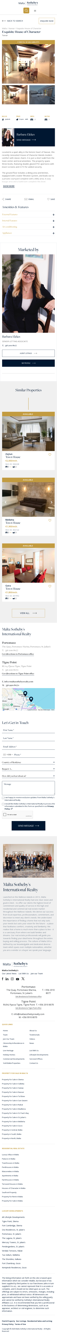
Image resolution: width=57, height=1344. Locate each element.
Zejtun (8, 454)
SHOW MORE (9, 186)
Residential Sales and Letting (39, 1321)
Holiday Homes (9, 1055)
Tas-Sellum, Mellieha (11, 1255)
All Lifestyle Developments (13, 1217)
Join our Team (37, 973)
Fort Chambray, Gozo (11, 1263)
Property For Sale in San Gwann (15, 1100)
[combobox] (7, 754)
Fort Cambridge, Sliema (12, 1225)
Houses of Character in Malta (13, 1188)
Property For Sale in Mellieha (13, 1121)
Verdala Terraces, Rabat (12, 1250)
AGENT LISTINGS (26, 353)
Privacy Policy (8, 1324)
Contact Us (33, 1063)
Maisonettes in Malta (10, 1171)
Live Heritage (8, 1050)
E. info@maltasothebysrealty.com (17, 681)
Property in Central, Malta (12, 1130)
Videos (32, 1039)
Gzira (8, 585)
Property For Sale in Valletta (13, 1084)
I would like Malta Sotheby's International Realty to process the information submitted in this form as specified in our (30, 806)
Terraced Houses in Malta (12, 1184)
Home (5, 1030)
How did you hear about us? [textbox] (14, 775)
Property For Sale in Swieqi (12, 1088)
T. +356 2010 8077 (9, 345)
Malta (4, 28)
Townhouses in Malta (10, 1163)
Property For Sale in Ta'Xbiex (13, 1096)
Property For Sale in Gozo (12, 1126)
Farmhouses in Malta (10, 1180)
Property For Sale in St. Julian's (14, 1117)
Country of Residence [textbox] (11, 762)
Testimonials (34, 1035)
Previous (5, 64)
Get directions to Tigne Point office (18, 673)
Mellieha (9, 519)
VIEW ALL (24, 613)
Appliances (28, 233)
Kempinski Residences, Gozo (14, 1267)
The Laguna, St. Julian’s (12, 1238)
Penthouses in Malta (10, 1167)
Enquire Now (46, 21)
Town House (12, 457)
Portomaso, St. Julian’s (11, 1234)
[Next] (51, 436)
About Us (33, 1030)
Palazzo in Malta (8, 1159)
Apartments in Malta (10, 1175)
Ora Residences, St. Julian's (13, 1229)
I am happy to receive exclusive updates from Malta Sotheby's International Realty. (29, 798)
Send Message (24, 140)
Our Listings (21, 1321)
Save (53, 199)
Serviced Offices (36, 1059)
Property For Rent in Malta (12, 1196)
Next (51, 64)
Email (31, 199)
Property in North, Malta (11, 1138)
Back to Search (15, 21)
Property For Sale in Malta (12, 1201)
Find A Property (8, 1321)
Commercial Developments (14, 1059)
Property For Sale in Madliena (14, 1109)
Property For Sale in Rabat (12, 1105)
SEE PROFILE (26, 363)
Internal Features (28, 220)
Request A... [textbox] (7, 768)
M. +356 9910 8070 (10, 685)
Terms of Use (20, 1324)
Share (8, 199)
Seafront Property (9, 1192)
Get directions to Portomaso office (18, 654)
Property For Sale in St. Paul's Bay (15, 1113)
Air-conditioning (28, 227)
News (31, 1043)
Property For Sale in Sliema (13, 1079)
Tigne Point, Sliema (10, 1221)
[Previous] (5, 436)
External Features (28, 214)
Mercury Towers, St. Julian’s (13, 1242)
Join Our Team (8, 1039)
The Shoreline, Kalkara (11, 1259)
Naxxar (12, 28)
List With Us (24, 973)
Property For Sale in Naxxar (13, 1092)
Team (5, 1035)
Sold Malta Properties (11, 1063)
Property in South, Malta (11, 1134)
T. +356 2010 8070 (10, 669)
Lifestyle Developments (38, 1055)
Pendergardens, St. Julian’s (13, 1246)
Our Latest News (9, 973)
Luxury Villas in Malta (10, 1154)
